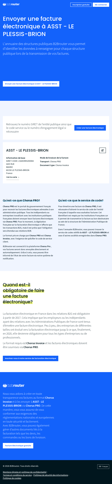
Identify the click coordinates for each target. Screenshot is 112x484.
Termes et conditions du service (17, 475)
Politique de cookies (12, 478)
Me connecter (101, 5)
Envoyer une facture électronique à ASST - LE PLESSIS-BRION (31, 84)
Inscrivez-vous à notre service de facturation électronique (30, 358)
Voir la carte (11, 177)
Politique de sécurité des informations (50, 475)
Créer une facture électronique (90, 128)
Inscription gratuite (81, 5)
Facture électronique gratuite (18, 445)
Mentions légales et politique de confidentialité (24, 472)
